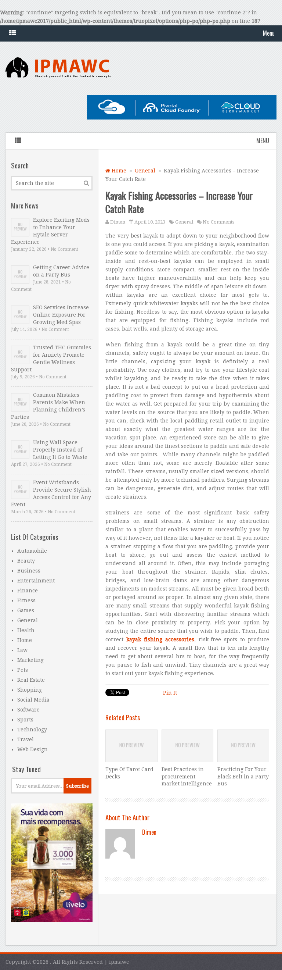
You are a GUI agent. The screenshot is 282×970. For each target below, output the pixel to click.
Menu (269, 33)
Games (25, 610)
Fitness (26, 600)
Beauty (26, 561)
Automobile (32, 551)
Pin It (170, 693)
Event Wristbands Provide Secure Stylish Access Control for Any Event (51, 493)
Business (28, 571)
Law (22, 650)
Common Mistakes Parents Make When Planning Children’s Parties (48, 406)
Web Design (32, 749)
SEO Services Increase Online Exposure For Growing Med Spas (61, 314)
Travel (25, 739)
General (145, 171)
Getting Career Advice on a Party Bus (61, 271)
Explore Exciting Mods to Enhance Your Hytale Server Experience (50, 231)
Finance (27, 590)
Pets (22, 670)
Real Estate (31, 680)
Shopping (29, 690)
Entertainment (36, 581)
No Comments (218, 222)
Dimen (117, 222)
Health (26, 630)
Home (118, 171)
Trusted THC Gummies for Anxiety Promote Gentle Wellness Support (51, 358)
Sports (25, 720)
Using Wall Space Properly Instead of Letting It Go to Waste (60, 449)
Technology (32, 729)
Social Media (33, 700)
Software (28, 710)
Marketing (30, 660)
